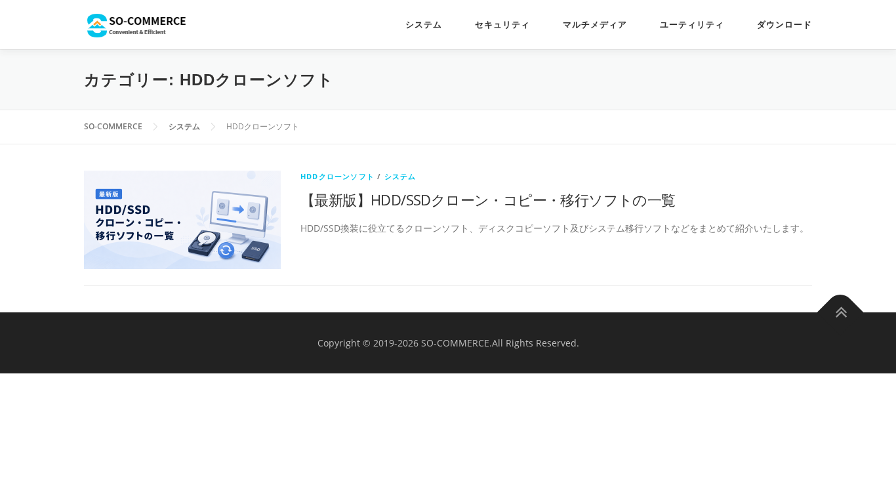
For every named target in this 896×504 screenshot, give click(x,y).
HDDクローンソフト (337, 176)
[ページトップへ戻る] (840, 312)
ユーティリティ (692, 25)
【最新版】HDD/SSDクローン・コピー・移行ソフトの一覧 (488, 199)
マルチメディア (595, 25)
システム (423, 25)
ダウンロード (784, 25)
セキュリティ (502, 25)
